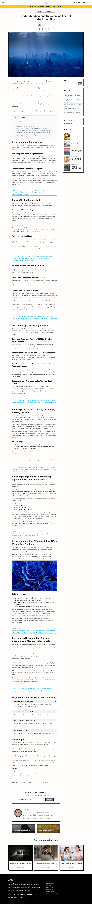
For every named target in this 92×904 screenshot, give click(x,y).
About (9, 894)
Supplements (41, 6)
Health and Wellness (50, 883)
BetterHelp (49, 6)
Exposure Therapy (17, 355)
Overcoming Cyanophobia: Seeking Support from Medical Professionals (35, 134)
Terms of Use (23, 897)
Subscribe (86, 2)
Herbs (54, 6)
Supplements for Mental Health (53, 893)
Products (60, 6)
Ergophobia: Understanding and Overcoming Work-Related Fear (28, 771)
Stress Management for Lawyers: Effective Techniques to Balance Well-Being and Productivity (72, 101)
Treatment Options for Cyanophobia (26, 126)
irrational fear (51, 81)
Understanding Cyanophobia (24, 121)
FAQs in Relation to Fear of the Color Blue (27, 136)
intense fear (29, 269)
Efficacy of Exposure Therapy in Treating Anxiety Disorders (32, 128)
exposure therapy (22, 424)
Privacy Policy (30, 894)
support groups (20, 670)
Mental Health (32, 6)
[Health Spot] (46, 2)
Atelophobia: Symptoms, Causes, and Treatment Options (26, 775)
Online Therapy (49, 889)
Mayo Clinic (22, 218)
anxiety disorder (28, 94)
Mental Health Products (51, 891)
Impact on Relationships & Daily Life (26, 125)
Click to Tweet (54, 192)
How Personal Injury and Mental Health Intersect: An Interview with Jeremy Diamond (72, 95)
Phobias (40, 11)
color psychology (23, 554)
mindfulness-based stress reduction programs (24, 388)
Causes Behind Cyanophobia (24, 123)
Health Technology (50, 887)
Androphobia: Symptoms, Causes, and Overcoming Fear (26, 773)
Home (3, 2)
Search (65, 80)
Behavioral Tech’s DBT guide (27, 452)
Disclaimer (23, 894)
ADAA (55, 307)
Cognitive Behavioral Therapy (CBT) (21, 344)
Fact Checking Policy (13, 897)
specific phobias (26, 359)
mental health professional (26, 182)
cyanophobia (42, 81)
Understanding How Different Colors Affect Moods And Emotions (33, 132)
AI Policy (38, 894)
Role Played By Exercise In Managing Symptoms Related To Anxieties (34, 130)
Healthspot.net (13, 883)
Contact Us (16, 894)
